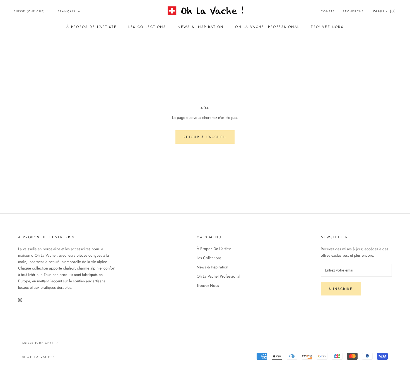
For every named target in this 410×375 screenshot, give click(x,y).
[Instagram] (20, 299)
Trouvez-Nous (327, 26)
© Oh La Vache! (38, 357)
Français (66, 11)
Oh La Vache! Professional (267, 26)
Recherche (353, 11)
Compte (328, 11)
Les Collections (147, 26)
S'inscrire (341, 288)
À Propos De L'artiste (91, 26)
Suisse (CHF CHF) (29, 11)
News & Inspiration (200, 26)
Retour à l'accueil (205, 137)
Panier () (384, 11)
